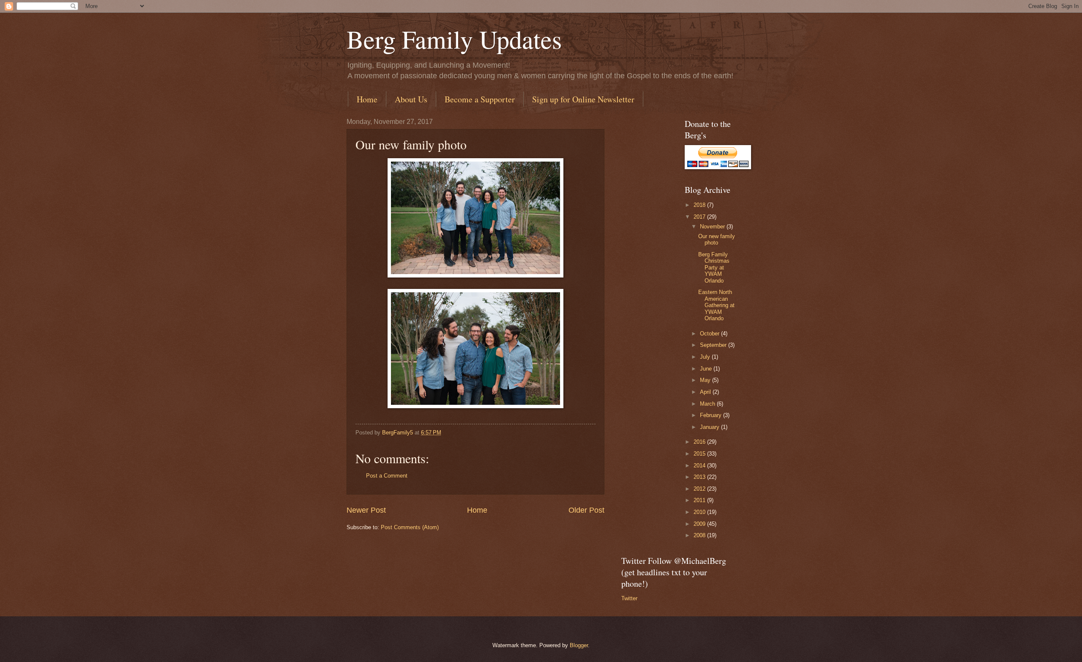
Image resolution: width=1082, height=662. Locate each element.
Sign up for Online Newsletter (583, 99)
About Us (411, 99)
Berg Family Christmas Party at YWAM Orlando (714, 267)
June (706, 368)
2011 (700, 500)
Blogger (579, 645)
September (714, 345)
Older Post (586, 510)
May (706, 380)
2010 (700, 512)
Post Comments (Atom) (410, 527)
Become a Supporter (480, 99)
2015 (700, 453)
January (710, 427)
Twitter (629, 598)
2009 (700, 524)
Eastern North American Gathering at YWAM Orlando (716, 305)
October (710, 333)
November (713, 226)
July (706, 357)
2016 (700, 442)
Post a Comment (386, 475)
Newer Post (366, 510)
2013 (700, 477)
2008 (700, 535)
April (706, 392)
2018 (700, 205)
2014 (700, 465)
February (711, 415)
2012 (700, 489)
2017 (700, 217)
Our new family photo (716, 239)
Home (367, 99)
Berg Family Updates (454, 39)
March (708, 404)
